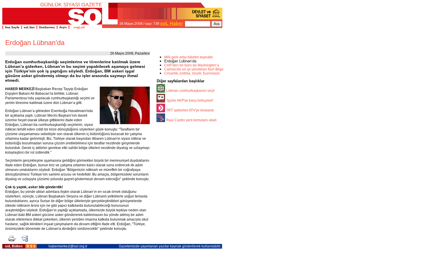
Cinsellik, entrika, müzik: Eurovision (192, 73)
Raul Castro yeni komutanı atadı (191, 120)
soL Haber (171, 23)
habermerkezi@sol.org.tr (68, 246)
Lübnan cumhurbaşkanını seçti (190, 91)
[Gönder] (23, 236)
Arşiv (63, 27)
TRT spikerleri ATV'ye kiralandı (190, 110)
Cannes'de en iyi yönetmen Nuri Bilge (193, 69)
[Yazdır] (10, 236)
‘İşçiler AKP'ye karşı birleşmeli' (189, 100)
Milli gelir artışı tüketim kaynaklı (188, 57)
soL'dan (29, 27)
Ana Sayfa (12, 27)
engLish (78, 27)
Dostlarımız (47, 27)
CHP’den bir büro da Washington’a (191, 65)
